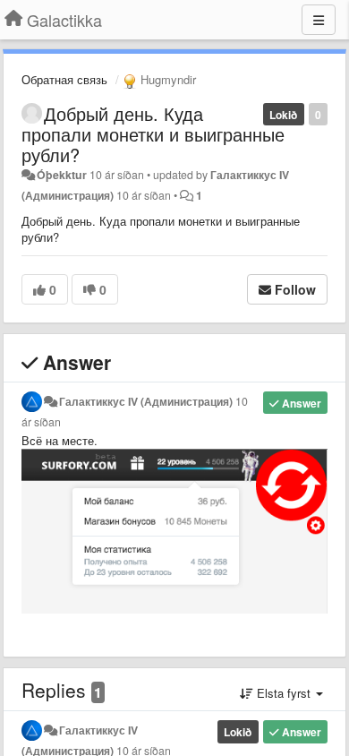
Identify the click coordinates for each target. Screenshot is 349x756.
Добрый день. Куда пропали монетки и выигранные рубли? (153, 134)
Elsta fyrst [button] (283, 692)
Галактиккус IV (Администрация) (146, 401)
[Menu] (319, 19)
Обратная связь (64, 79)
